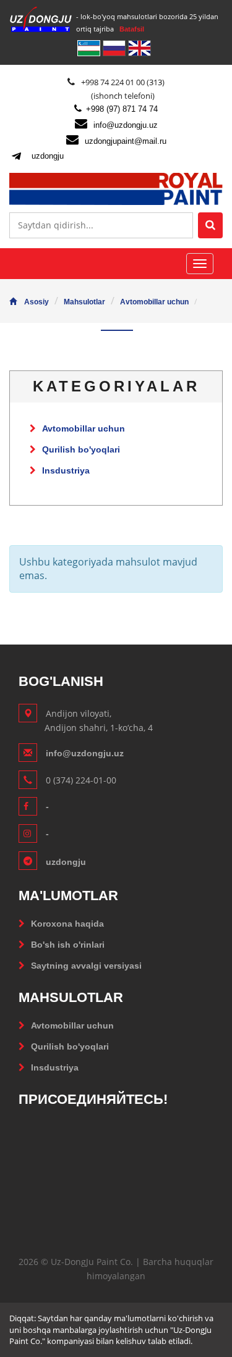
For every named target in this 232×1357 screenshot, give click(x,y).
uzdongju (48, 156)
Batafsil (131, 29)
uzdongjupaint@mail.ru (125, 141)
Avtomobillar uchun (154, 302)
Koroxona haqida (67, 924)
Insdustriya (66, 470)
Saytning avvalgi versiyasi (86, 966)
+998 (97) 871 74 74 (122, 109)
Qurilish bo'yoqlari (81, 449)
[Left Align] (210, 225)
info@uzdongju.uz (125, 125)
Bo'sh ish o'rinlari (68, 945)
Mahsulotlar (84, 302)
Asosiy (36, 302)
